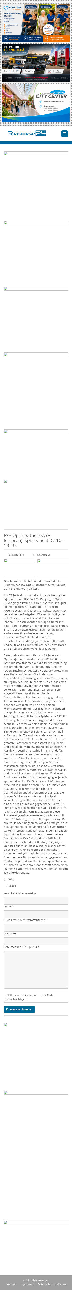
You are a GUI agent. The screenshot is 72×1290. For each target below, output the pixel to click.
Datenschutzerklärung (52, 1284)
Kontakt (11, 1284)
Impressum (27, 1284)
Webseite (10, 933)
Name (8, 906)
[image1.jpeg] (19, 567)
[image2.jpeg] (52, 567)
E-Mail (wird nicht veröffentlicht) (25, 920)
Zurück (11, 886)
